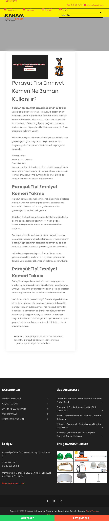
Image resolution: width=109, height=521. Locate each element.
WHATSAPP (27, 518)
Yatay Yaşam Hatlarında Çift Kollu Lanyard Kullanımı (79, 417)
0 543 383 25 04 (10, 465)
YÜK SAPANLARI (9, 413)
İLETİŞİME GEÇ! (81, 518)
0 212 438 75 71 (9, 462)
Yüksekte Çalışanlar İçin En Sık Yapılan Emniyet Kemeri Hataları (76, 434)
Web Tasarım (92, 511)
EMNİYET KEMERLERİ (11, 398)
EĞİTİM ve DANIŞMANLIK (14, 408)
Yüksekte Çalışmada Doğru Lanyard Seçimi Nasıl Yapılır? (79, 426)
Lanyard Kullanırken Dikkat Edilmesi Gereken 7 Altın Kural (79, 400)
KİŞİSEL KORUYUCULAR (13, 419)
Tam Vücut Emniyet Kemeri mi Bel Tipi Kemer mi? (76, 409)
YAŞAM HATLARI (10, 403)
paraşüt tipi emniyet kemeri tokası (33, 343)
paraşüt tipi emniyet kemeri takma (41, 340)
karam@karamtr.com (13, 483)
